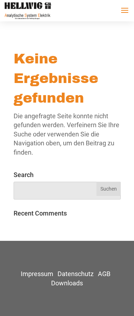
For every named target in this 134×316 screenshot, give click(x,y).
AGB (104, 274)
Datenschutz (76, 274)
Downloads (67, 283)
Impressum (37, 274)
